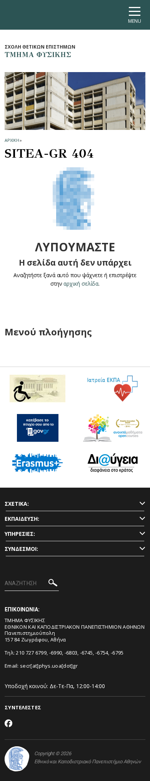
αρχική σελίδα (80, 283)
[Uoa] (17, 758)
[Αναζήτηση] (53, 584)
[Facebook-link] (9, 724)
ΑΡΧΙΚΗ (12, 140)
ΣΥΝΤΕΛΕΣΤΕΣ (23, 707)
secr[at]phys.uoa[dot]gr (49, 665)
